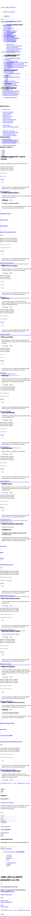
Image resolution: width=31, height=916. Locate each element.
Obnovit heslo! (10, 808)
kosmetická (6, 520)
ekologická (16, 596)
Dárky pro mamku (7, 29)
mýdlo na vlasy (6, 263)
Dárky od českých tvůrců (13, 50)
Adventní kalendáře (23, 62)
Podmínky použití (21, 783)
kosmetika (25, 263)
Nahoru (3, 789)
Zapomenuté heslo (5, 826)
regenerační (26, 596)
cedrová (24, 335)
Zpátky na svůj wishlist (6, 894)
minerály (16, 481)
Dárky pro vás (10, 28)
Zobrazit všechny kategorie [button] (8, 21)
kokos (28, 664)
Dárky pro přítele (7, 26)
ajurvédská (6, 596)
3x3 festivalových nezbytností (13, 375)
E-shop (6, 273)
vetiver (22, 664)
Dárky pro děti (7, 28)
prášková (11, 596)
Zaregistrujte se (5, 832)
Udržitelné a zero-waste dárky (14, 48)
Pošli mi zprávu (5, 900)
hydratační (20, 481)
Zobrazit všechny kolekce (13, 58)
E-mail (2, 816)
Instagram (9, 858)
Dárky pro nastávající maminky (14, 45)
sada (2, 520)
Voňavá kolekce (20, 67)
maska (17, 335)
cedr (21, 335)
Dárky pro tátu (7, 30)
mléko (26, 520)
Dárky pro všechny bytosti (9, 32)
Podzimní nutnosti (22, 65)
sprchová (16, 520)
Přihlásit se (3, 822)
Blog (8, 859)
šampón (12, 263)
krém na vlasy (14, 298)
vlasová (13, 373)
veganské (20, 263)
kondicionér (13, 335)
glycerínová (17, 664)
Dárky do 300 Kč (20, 64)
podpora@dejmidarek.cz (7, 891)
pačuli (25, 664)
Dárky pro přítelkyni (12, 30)
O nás (15, 783)
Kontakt (28, 783)
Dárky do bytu (10, 44)
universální (5, 664)
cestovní (11, 520)
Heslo (2, 819)
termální (5, 481)
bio (8, 481)
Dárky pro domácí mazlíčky (10, 41)
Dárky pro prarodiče (8, 33)
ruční (13, 664)
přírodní (16, 263)
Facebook (9, 856)
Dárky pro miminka (9, 72)
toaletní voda (20, 298)
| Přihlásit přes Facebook (7, 802)
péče (4, 335)
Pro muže (15, 61)
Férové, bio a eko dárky (12, 47)
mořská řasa (26, 481)
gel (19, 520)
